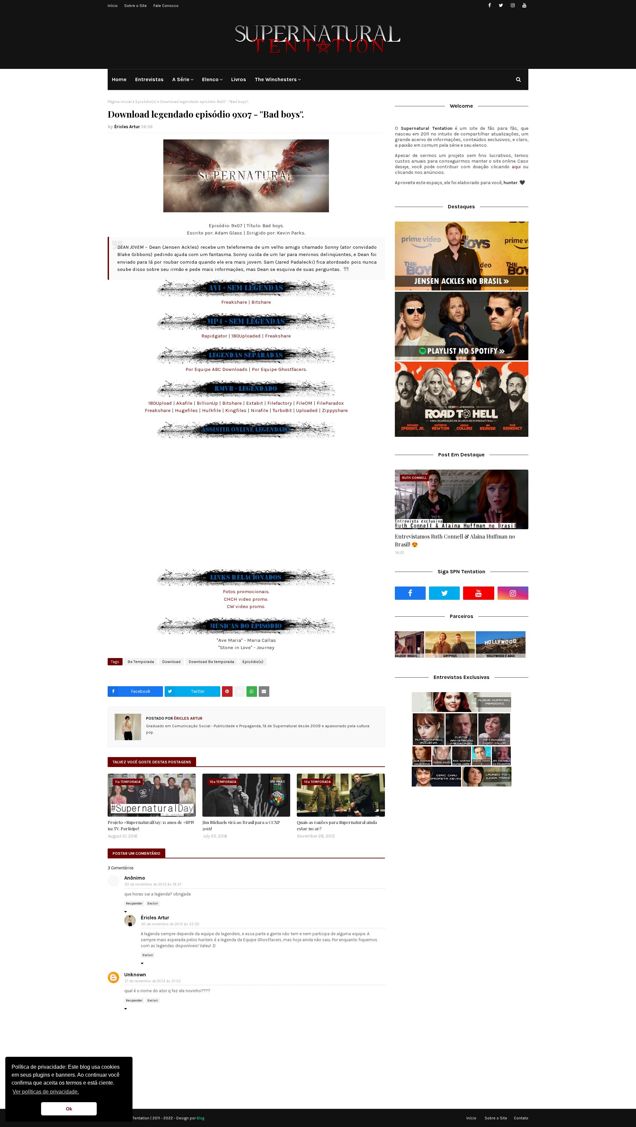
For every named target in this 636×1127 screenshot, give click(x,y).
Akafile (185, 403)
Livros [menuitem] (238, 79)
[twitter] (501, 5)
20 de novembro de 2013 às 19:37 (153, 884)
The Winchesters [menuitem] (276, 79)
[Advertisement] (461, 844)
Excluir (152, 903)
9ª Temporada (141, 661)
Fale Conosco (166, 5)
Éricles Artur (127, 126)
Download (171, 661)
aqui (516, 167)
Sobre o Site (135, 5)
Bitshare (261, 302)
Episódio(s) (145, 101)
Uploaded (307, 410)
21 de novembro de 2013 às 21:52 (153, 981)
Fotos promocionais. (246, 591)
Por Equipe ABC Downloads (216, 369)
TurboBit (283, 410)
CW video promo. (246, 606)
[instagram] (512, 5)
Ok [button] (69, 1108)
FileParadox (330, 403)
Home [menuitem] (119, 79)
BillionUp (208, 403)
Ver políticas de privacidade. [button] (46, 1092)
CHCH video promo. (246, 599)
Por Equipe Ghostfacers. (279, 369)
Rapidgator (214, 336)
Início (113, 5)
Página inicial (120, 101)
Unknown (135, 975)
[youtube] (524, 5)
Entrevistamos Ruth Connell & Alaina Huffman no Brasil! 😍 (455, 540)
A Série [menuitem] (180, 79)
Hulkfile (212, 410)
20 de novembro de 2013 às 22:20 (170, 924)
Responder (134, 903)
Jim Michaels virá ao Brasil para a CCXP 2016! (241, 825)
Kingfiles (236, 410)
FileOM (305, 403)
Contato (521, 1118)
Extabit (255, 403)
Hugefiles (187, 410)
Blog (200, 1118)
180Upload (160, 403)
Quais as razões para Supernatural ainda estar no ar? (337, 825)
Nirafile (260, 410)
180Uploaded (246, 336)
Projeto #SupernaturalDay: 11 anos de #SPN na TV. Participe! (151, 825)
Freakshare (234, 302)
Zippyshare (335, 410)
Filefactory (280, 403)
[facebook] (489, 5)
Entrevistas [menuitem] (149, 79)
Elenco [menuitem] (210, 79)
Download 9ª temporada (211, 661)
